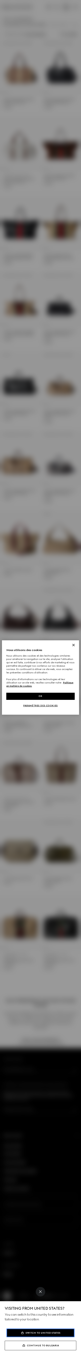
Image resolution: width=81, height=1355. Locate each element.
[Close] (40, 1291)
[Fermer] (73, 645)
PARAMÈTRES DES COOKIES (40, 705)
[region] (40, 677)
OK (40, 696)
